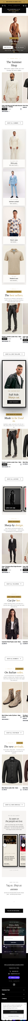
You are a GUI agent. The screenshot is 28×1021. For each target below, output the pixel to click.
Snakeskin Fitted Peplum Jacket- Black (11, 642)
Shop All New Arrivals (13, 804)
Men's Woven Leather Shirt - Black (10, 788)
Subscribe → (14, 981)
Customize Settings (13, 1016)
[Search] (5, 5)
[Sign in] (23, 5)
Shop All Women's (13, 658)
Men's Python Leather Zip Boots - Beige (11, 715)
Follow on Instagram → (14, 949)
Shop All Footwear (12, 732)
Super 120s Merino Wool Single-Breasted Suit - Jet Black (11, 567)
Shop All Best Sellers (13, 354)
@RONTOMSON (14, 889)
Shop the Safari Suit (14, 47)
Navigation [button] (3, 5)
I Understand (13, 1011)
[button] (10, 51)
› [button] (23, 845)
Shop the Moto (14, 401)
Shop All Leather (13, 479)
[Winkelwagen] (25, 5)
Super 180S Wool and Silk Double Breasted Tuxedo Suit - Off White (12, 106)
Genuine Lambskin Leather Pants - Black (11, 336)
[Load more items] (14, 942)
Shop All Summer (13, 123)
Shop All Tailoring (13, 584)
